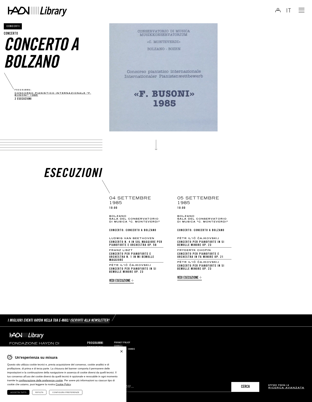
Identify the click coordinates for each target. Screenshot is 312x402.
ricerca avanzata (286, 388)
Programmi (95, 343)
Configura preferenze (65, 392)
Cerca (245, 387)
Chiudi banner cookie (121, 351)
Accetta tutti (18, 392)
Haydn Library (37, 11)
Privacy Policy (122, 343)
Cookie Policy (63, 384)
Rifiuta (39, 392)
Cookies (118, 346)
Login (278, 10)
